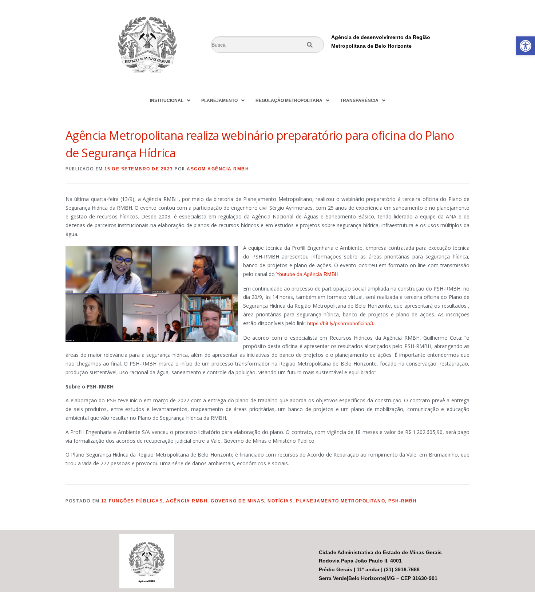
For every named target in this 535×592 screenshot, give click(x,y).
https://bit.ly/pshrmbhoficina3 (340, 323)
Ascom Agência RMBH (218, 168)
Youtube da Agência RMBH (307, 274)
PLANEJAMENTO (219, 100)
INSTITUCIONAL (166, 100)
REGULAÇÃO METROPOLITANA (288, 100)
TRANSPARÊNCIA (359, 100)
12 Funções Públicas (132, 501)
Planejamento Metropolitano (340, 501)
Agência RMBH (186, 501)
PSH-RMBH (402, 501)
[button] (525, 45)
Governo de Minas (237, 501)
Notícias (280, 501)
